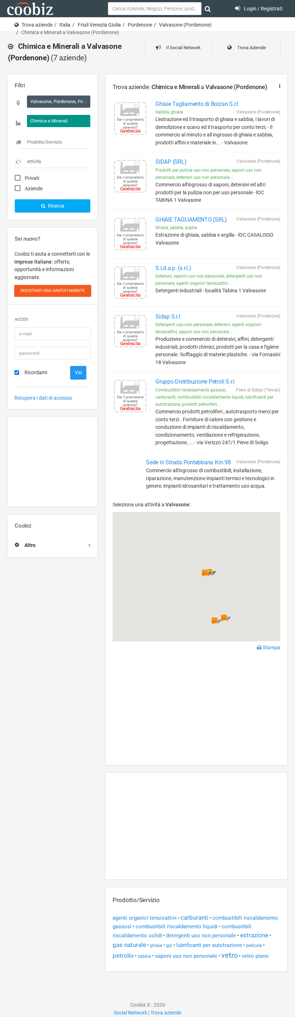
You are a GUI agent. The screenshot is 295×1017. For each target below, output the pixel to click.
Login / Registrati (262, 8)
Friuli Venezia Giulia (99, 25)
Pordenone (140, 25)
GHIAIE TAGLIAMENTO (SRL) (191, 219)
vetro (229, 955)
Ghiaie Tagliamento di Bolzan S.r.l (196, 104)
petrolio (123, 955)
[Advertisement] (52, 462)
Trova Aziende (251, 47)
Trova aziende (37, 25)
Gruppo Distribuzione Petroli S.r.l (195, 381)
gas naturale (129, 944)
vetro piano (255, 956)
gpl (169, 945)
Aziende (33, 188)
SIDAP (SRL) (170, 161)
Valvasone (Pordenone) (185, 25)
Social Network (130, 1013)
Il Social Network (183, 47)
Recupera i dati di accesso (43, 398)
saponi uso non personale (186, 956)
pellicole (254, 945)
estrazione (254, 935)
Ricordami (35, 372)
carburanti (194, 917)
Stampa (271, 647)
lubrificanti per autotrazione (209, 945)
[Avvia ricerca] (207, 9)
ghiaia (156, 945)
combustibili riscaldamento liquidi (177, 926)
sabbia (144, 956)
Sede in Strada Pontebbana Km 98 (188, 462)
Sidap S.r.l (167, 316)
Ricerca (55, 206)
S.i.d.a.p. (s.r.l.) (173, 268)
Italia (65, 25)
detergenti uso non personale (201, 935)
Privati (32, 178)
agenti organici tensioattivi (145, 918)
